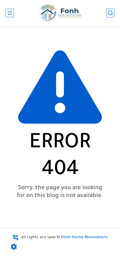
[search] (110, 13)
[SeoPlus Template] (15, 238)
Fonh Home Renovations (84, 237)
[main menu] (10, 13)
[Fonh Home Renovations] (60, 13)
